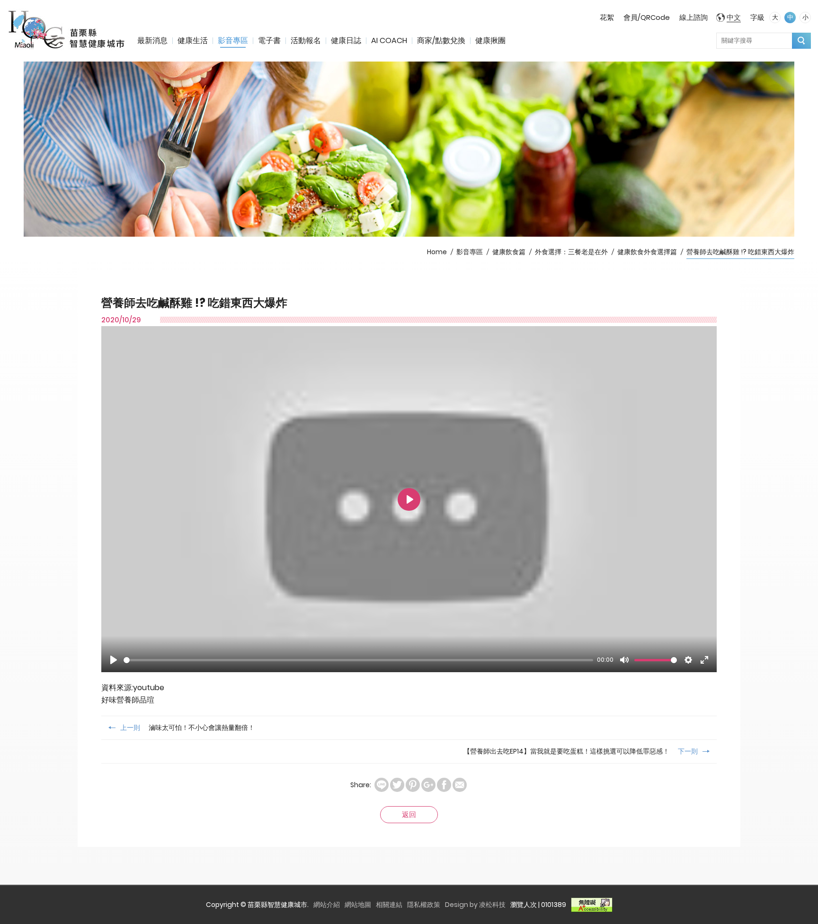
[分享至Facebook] (444, 785)
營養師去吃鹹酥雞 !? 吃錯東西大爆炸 (740, 252)
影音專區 (233, 40)
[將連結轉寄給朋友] (460, 785)
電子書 (269, 40)
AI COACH (389, 40)
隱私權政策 (423, 904)
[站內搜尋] (801, 41)
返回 (409, 814)
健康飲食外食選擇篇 (647, 252)
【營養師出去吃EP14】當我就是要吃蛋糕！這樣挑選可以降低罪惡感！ (580, 751)
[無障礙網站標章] (592, 904)
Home (437, 252)
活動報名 (306, 40)
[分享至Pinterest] (413, 785)
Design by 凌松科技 (475, 904)
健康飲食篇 (508, 252)
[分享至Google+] (428, 785)
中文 (734, 17)
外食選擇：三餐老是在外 (571, 252)
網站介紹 (326, 904)
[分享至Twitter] (397, 785)
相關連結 (389, 904)
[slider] (358, 660)
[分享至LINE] (381, 785)
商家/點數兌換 (441, 40)
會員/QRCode (646, 17)
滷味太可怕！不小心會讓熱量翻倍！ (187, 727)
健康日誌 (346, 40)
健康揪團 (490, 40)
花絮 (607, 17)
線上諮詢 (693, 17)
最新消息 (152, 40)
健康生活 (193, 40)
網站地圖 (358, 904)
